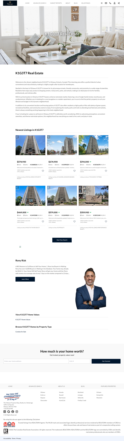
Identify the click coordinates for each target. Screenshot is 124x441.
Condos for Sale (21, 332)
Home (27, 3)
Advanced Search (39, 3)
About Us (61, 386)
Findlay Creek (82, 400)
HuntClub (62, 400)
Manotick (99, 398)
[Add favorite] (43, 171)
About (68, 3)
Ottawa (42, 392)
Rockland (80, 392)
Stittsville (80, 398)
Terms (14, 438)
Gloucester (43, 400)
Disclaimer (36, 419)
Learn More (25, 279)
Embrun (42, 395)
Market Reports (56, 3)
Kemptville (99, 395)
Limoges (80, 395)
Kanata (61, 392)
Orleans (98, 392)
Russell (61, 395)
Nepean (42, 398)
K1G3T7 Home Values (23, 319)
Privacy (18, 438)
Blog (76, 3)
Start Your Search (62, 240)
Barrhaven (62, 398)
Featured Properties (108, 386)
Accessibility (7, 438)
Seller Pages (85, 3)
